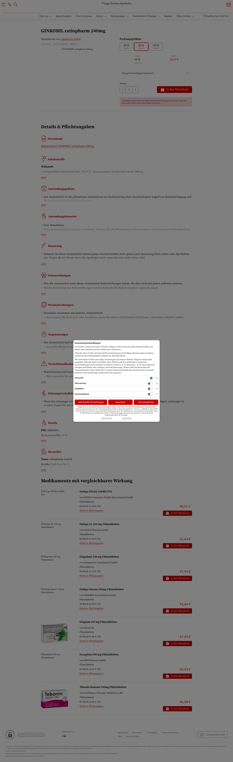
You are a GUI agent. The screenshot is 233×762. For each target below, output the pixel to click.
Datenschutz (106, 418)
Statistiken (79, 388)
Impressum (127, 418)
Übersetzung (80, 383)
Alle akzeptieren (146, 402)
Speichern (120, 402)
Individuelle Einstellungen (91, 402)
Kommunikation (82, 394)
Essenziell (79, 378)
